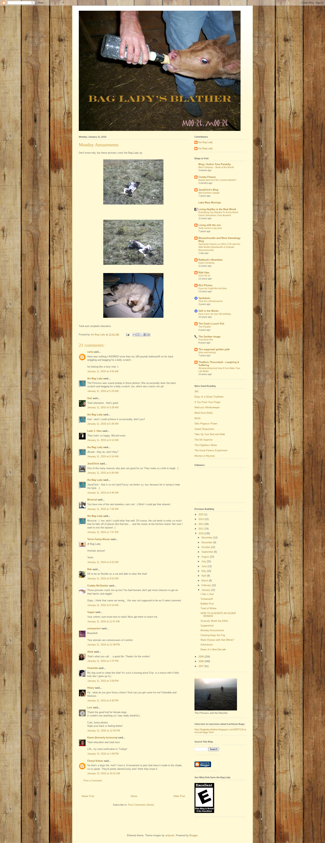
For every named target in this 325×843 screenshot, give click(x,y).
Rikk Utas (203, 272)
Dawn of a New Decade (213, 649)
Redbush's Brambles (210, 259)
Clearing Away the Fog (212, 635)
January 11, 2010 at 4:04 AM (102, 371)
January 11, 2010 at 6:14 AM (102, 456)
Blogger (193, 835)
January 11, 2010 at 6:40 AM (102, 472)
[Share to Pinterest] (148, 335)
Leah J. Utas (94, 430)
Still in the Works (208, 310)
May (204, 571)
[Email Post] (127, 334)
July (204, 561)
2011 (201, 528)
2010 (201, 533)
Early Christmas (206, 263)
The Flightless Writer (205, 445)
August (205, 556)
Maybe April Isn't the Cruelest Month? (217, 180)
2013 (201, 519)
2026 (201, 514)
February (206, 585)
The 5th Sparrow (203, 439)
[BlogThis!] (138, 335)
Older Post (179, 796)
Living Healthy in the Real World (217, 209)
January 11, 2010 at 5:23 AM (102, 391)
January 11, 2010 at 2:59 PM (102, 680)
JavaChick (93, 463)
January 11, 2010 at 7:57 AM (102, 532)
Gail (89, 398)
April (204, 575)
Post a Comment (93, 780)
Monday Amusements (212, 630)
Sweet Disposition (204, 429)
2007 (201, 666)
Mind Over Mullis (203, 412)
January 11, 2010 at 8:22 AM (102, 562)
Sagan (91, 612)
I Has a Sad (206, 594)
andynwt (169, 835)
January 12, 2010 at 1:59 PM (103, 753)
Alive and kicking (207, 352)
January (206, 590)
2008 (201, 661)
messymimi (94, 628)
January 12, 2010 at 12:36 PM (103, 730)
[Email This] (134, 335)
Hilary (90, 687)
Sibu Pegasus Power (205, 423)
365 (196, 391)
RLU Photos (205, 285)
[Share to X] (141, 335)
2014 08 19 (204, 275)
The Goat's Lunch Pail (211, 323)
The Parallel (204, 326)
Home (134, 796)
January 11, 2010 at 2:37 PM (102, 661)
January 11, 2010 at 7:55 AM (102, 509)
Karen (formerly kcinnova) (102, 737)
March (205, 580)
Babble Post (207, 603)
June (204, 566)
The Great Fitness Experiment (210, 450)
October (206, 547)
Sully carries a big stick (210, 228)
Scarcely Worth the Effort (214, 621)
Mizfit (197, 418)
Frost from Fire (205, 339)
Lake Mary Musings (209, 202)
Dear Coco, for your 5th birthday (214, 314)
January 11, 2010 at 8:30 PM (102, 700)
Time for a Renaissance (210, 301)
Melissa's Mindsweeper (207, 407)
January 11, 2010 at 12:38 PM (103, 644)
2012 (201, 524)
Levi (89, 707)
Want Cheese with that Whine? (217, 639)
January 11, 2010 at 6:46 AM (102, 492)
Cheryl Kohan (95, 760)
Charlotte (92, 668)
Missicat (92, 499)
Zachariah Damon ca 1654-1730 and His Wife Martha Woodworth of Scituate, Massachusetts (219, 247)
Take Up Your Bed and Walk (209, 434)
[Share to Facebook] (145, 335)
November (207, 542)
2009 (201, 656)
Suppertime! (207, 625)
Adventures (206, 644)
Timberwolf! (206, 599)
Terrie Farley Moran (98, 539)
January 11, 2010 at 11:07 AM (103, 621)
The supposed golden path (214, 349)
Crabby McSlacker (97, 585)
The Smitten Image (209, 336)
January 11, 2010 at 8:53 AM (102, 578)
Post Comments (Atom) (141, 804)
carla (90, 351)
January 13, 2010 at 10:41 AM (103, 773)
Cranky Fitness (207, 177)
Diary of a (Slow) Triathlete (208, 396)
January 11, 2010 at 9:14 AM (102, 605)
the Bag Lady (95, 378)
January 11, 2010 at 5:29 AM (102, 407)
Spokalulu (204, 298)
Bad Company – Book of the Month (216, 167)
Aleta (90, 651)
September (207, 551)
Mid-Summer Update (209, 193)
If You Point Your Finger (207, 402)
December (207, 537)
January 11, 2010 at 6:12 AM (102, 440)
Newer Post (88, 796)
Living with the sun (209, 225)
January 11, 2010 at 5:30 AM (102, 423)
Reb (89, 569)
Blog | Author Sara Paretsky (214, 164)
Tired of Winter (208, 608)
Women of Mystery (204, 455)
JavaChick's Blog (208, 189)
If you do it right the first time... (213, 288)
